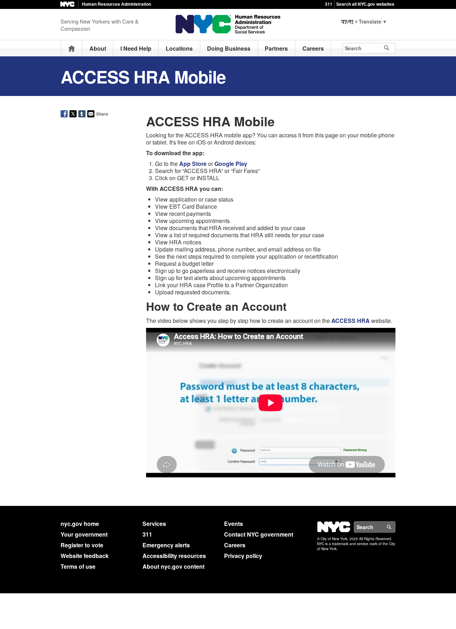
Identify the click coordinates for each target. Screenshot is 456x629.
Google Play (230, 163)
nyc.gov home (80, 523)
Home (71, 48)
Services (154, 523)
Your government (84, 534)
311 (328, 4)
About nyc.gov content (173, 566)
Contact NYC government (258, 534)
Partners (276, 48)
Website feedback (85, 556)
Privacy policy (243, 556)
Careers (313, 48)
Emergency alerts (166, 545)
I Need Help (135, 48)
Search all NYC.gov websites (365, 4)
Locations (179, 48)
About (97, 48)
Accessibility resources (174, 556)
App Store (193, 163)
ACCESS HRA (350, 320)
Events (233, 523)
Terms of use (78, 566)
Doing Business (228, 48)
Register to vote (82, 545)
